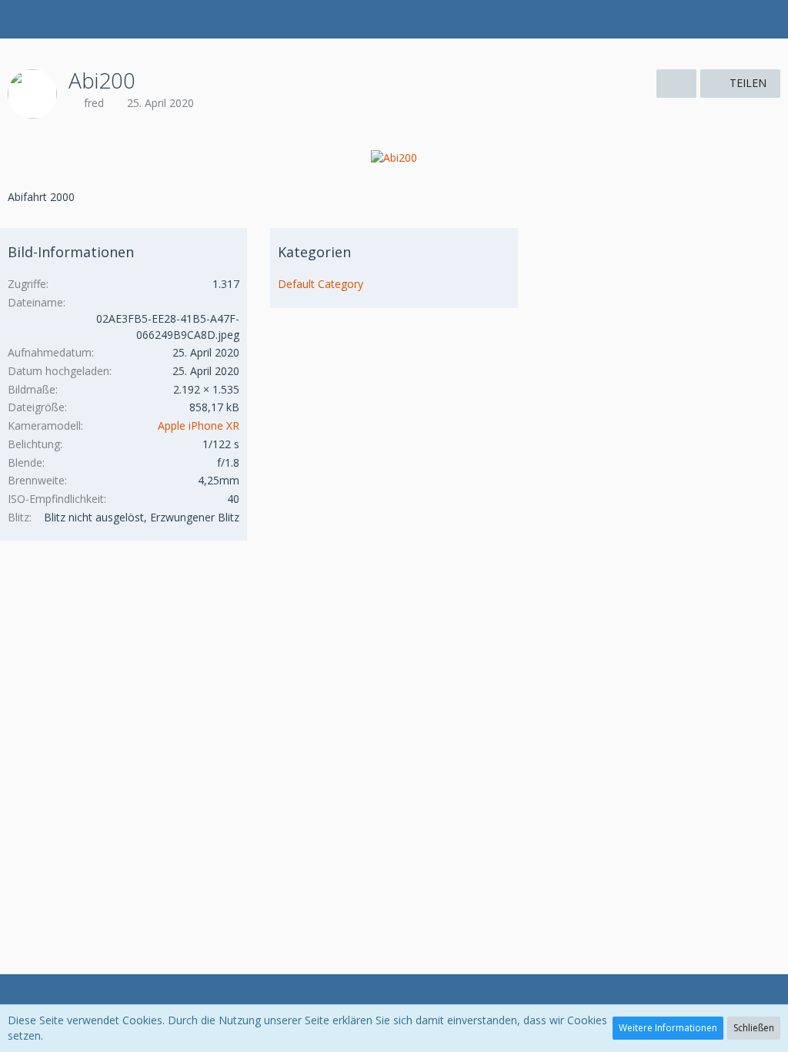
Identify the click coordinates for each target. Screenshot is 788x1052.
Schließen (753, 1027)
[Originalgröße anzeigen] (676, 83)
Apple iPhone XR (198, 425)
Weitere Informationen (668, 1027)
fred (94, 102)
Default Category (320, 283)
